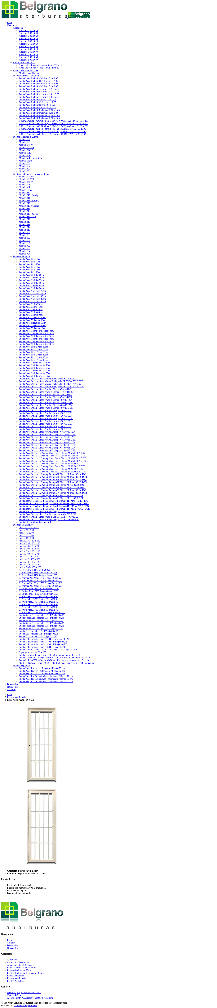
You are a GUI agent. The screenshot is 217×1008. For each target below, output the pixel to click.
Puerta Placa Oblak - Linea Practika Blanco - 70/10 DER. (46, 392)
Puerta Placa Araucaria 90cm (32, 301)
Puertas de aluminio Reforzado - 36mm (25, 973)
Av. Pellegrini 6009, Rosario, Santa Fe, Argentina (30, 997)
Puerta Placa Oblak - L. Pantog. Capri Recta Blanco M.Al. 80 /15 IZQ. (52, 469)
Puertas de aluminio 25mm (19, 970)
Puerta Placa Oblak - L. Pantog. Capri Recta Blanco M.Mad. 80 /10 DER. (53, 455)
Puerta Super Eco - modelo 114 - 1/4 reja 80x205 (42, 625)
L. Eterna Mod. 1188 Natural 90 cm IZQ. (38, 572)
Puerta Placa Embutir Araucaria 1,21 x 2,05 (39, 89)
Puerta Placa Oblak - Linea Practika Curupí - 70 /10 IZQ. (45, 410)
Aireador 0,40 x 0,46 (28, 51)
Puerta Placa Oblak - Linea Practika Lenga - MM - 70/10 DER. (48, 514)
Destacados (12, 684)
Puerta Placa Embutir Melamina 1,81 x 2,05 (39, 118)
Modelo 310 (24, 222)
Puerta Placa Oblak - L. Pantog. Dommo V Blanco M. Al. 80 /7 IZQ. (51, 495)
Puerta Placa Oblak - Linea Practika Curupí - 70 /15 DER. (46, 418)
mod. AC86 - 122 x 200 (30, 564)
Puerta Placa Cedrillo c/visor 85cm (35, 373)
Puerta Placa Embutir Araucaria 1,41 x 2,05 (39, 91)
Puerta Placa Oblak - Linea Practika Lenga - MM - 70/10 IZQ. (48, 511)
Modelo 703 (24, 248)
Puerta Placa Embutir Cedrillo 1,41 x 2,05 (38, 81)
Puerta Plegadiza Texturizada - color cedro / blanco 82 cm (46, 679)
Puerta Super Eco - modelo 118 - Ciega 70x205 (41, 620)
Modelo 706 (24, 253)
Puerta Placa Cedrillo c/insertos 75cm (36, 336)
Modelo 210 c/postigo (29, 195)
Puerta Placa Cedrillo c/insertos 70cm (36, 333)
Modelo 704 (24, 251)
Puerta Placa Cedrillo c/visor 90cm (35, 376)
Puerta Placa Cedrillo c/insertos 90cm (36, 344)
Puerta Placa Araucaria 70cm (32, 291)
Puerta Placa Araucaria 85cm (32, 299)
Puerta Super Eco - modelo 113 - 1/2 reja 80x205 (42, 623)
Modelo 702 (24, 245)
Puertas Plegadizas (15, 981)
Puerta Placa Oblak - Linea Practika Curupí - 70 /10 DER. (46, 413)
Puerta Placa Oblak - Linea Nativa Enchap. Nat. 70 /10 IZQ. (47, 431)
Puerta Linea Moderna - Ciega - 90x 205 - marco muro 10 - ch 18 (49, 655)
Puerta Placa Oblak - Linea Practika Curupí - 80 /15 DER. (46, 429)
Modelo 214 (24, 211)
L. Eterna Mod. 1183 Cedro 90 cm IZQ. (37, 570)
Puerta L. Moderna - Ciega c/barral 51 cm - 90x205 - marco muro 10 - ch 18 (54, 657)
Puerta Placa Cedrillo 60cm (31, 275)
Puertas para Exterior (17, 697)
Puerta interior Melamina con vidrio (35, 522)
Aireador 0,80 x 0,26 (28, 36)
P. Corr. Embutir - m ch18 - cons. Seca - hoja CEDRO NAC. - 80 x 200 (52, 134)
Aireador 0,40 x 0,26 (28, 30)
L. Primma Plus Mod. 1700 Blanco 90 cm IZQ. (41, 578)
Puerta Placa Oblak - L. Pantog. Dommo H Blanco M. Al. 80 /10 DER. (52, 487)
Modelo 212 (24, 203)
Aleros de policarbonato (18, 962)
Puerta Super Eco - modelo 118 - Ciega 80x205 (41, 628)
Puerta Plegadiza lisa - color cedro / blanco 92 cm (42, 673)
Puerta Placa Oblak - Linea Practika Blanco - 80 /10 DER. (46, 402)
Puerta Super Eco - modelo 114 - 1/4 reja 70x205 (42, 617)
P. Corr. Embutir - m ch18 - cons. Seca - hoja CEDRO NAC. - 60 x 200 (52, 129)
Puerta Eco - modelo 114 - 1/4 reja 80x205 (38, 633)
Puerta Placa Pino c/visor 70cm (33, 349)
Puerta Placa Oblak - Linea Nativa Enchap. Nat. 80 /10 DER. (47, 445)
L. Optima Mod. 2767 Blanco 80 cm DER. (39, 588)
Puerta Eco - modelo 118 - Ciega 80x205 (38, 636)
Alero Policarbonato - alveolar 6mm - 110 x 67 (40, 65)
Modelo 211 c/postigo (29, 200)
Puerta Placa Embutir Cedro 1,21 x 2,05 (37, 99)
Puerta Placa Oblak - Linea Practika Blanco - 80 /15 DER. (46, 408)
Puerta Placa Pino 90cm (30, 272)
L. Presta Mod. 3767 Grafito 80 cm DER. (38, 602)
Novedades (12, 687)
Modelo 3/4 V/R (26, 150)
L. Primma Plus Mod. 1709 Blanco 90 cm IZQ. (41, 580)
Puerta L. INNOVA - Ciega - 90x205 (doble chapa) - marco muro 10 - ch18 (54, 660)
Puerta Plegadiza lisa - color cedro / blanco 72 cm (42, 668)
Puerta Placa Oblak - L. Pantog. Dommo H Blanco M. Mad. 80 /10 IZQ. (53, 474)
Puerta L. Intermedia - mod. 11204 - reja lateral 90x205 (44, 639)
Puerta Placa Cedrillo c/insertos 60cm (36, 331)
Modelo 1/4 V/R (26, 144)
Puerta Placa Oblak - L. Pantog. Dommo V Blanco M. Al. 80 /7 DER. (51, 498)
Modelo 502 (24, 166)
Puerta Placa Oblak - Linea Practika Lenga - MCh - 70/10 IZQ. (48, 517)
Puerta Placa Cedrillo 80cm (31, 283)
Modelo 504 (24, 171)
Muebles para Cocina (29, 73)
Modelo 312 (24, 227)
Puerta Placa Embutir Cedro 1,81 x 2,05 (37, 107)
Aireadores (12, 959)
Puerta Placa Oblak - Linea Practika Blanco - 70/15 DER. (46, 397)
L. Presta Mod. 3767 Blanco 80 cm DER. (38, 604)
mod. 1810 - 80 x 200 (29, 527)
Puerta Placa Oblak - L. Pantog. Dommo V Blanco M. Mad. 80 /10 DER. (53, 493)
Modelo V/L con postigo (30, 158)
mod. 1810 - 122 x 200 (29, 556)
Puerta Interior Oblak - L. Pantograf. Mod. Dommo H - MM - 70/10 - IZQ (53, 501)
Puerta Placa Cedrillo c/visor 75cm (35, 368)
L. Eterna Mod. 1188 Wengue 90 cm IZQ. (38, 575)
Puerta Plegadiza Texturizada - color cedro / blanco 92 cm (46, 681)
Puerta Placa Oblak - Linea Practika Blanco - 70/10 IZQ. (45, 389)
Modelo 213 (24, 208)
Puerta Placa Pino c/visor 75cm (33, 352)
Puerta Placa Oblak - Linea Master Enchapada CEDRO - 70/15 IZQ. (51, 384)
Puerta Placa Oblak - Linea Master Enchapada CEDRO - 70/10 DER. (51, 381)
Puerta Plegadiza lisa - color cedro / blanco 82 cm (42, 671)
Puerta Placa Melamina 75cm (32, 320)
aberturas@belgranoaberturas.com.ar (24, 992)
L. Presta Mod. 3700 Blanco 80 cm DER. (38, 596)
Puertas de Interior (15, 975)
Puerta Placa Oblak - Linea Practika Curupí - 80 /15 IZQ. (45, 426)
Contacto (11, 689)
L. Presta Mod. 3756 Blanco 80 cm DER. (38, 607)
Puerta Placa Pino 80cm (30, 267)
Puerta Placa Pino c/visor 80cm (33, 354)
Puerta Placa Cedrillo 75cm (31, 280)
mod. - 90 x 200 (26, 538)
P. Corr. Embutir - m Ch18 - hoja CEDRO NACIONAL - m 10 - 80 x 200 (53, 126)
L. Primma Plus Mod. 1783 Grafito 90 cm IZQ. (41, 586)
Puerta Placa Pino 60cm (30, 259)
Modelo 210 (24, 192)
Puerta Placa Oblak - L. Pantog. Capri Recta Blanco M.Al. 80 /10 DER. (52, 466)
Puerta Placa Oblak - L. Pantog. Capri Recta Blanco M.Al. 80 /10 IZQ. (52, 463)
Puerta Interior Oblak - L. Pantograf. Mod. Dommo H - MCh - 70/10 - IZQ (54, 506)
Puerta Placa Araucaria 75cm (32, 293)
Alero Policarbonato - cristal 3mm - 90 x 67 (39, 67)
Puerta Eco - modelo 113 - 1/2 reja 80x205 (38, 631)
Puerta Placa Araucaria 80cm (32, 296)
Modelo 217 (24, 219)
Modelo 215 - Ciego (28, 214)
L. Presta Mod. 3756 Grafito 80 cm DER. (38, 610)
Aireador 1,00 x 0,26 (28, 38)
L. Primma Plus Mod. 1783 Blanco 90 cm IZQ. (41, 583)
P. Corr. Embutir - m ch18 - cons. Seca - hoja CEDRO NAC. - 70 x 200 (52, 131)
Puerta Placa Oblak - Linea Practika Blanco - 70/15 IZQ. (45, 394)
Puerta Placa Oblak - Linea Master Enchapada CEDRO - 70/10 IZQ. (51, 378)
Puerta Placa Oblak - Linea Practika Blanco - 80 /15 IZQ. (45, 405)
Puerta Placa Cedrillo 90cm (31, 288)
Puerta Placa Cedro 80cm (31, 309)
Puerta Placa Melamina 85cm (32, 325)
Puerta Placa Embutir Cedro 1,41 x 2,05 (37, 102)
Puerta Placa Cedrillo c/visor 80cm (35, 370)
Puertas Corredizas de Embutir (21, 967)
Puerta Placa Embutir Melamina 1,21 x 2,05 (39, 110)
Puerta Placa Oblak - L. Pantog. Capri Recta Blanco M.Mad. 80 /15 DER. (53, 461)
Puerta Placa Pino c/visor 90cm (33, 360)
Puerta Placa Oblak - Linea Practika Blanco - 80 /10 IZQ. (45, 400)
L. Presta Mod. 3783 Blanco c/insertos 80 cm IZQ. (42, 612)
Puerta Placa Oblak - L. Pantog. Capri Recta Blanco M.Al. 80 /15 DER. (52, 471)
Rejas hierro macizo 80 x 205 (32, 652)
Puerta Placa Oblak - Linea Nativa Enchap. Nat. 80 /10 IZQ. (47, 442)
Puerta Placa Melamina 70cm (32, 317)
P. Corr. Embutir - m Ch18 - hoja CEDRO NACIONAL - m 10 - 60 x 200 (53, 121)
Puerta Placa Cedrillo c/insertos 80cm (36, 338)
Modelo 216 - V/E (27, 216)
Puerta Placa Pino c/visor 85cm (33, 357)
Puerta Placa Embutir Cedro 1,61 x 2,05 (37, 105)
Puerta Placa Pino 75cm (30, 264)
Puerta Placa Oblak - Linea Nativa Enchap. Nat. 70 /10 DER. (47, 434)
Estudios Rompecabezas (25, 1005)
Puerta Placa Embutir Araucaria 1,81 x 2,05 (39, 97)
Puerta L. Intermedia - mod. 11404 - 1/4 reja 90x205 (43, 644)
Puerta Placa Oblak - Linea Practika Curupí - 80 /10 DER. (46, 424)
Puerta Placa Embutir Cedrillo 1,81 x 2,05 (38, 86)
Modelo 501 (24, 163)
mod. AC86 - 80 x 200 (29, 546)
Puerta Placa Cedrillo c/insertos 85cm (36, 341)
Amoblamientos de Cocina (19, 965)
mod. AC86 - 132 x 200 (30, 567)
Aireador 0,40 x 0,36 (28, 41)
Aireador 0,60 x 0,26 (28, 33)
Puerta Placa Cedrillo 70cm (31, 277)
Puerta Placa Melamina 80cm (32, 323)
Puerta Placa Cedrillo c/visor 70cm (35, 365)
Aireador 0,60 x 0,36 (28, 44)
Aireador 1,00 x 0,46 (28, 59)
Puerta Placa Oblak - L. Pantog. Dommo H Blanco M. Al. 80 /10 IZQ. (52, 485)
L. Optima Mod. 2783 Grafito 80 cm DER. (39, 594)
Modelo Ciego (25, 160)
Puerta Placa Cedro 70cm (31, 304)
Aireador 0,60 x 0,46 (28, 54)
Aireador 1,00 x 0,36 (28, 49)
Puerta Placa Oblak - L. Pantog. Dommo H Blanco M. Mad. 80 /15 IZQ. (53, 479)
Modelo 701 (24, 243)
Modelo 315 (24, 230)
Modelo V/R (25, 152)
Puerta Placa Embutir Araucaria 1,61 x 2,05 (39, 94)
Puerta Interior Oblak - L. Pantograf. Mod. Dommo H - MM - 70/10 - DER (54, 503)
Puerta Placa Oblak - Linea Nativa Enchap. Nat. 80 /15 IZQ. (47, 447)
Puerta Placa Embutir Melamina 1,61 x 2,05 (39, 115)
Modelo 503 (24, 168)
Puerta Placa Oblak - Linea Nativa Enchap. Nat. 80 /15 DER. (47, 450)
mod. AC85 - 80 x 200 (29, 543)
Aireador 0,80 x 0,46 (28, 57)
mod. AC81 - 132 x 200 (30, 562)
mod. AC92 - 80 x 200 (29, 554)
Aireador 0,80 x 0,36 (28, 46)
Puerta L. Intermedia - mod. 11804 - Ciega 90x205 (42, 647)
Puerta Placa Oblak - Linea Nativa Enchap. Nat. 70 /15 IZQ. (47, 437)
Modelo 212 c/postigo (29, 206)
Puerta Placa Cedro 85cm (31, 312)
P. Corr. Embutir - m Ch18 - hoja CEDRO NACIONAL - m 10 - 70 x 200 (53, 123)
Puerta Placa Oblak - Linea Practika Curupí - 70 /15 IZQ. (45, 416)
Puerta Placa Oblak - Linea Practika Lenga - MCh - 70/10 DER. (49, 519)
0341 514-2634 (14, 995)
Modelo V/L (25, 155)
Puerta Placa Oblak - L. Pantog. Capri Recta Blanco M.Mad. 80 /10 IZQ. (53, 453)
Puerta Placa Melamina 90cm (32, 328)
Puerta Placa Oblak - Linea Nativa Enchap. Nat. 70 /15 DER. (47, 439)
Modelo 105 (24, 142)
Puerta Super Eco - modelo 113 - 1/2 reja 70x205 (42, 615)
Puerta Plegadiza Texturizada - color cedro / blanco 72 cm (46, 676)
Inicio (9, 22)
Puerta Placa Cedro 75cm (31, 307)
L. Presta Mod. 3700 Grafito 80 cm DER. (38, 599)
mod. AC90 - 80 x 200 (29, 548)
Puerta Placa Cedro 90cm (31, 315)
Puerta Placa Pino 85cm (30, 269)
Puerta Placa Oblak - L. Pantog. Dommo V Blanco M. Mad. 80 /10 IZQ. (53, 490)
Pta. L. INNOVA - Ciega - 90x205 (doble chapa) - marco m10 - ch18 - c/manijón (56, 663)
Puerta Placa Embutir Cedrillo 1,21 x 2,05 (38, 78)
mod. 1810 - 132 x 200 (29, 559)
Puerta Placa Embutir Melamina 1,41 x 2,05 (39, 113)
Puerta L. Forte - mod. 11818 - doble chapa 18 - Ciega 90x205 (48, 649)
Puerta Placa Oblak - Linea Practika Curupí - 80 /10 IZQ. (45, 421)
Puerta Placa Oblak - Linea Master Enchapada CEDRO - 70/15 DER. (51, 386)
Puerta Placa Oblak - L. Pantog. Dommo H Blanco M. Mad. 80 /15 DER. (53, 482)
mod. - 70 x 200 (26, 530)
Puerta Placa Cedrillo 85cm (31, 285)
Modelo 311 (24, 224)
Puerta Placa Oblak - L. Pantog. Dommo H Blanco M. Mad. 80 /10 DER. (53, 477)
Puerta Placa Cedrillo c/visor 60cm (35, 362)
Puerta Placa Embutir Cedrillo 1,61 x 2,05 (38, 83)
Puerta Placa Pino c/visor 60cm (33, 346)
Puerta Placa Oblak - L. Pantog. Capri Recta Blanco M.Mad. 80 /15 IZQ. (53, 458)
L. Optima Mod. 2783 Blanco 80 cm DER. (39, 591)
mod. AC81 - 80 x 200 (29, 540)
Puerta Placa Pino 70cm (30, 261)
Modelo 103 (24, 139)
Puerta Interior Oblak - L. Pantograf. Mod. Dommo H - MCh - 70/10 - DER (54, 509)
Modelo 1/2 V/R (26, 147)
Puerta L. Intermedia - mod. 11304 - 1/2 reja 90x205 (43, 641)
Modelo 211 (24, 198)
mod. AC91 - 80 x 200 (29, 551)
